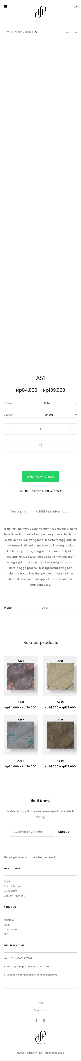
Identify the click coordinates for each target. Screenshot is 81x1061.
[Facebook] (36, 1020)
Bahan (8, 403)
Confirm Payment (14, 895)
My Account (10, 890)
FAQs (7, 934)
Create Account (13, 886)
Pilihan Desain (23, 31)
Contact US (10, 929)
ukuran (8, 414)
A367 (20, 761)
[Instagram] (44, 1020)
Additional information (53, 511)
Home (7, 31)
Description (19, 511)
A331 (21, 702)
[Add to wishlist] (40, 445)
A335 (60, 702)
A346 (60, 761)
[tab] (19, 511)
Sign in (7, 881)
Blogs (7, 924)
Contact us (40, 1010)
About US (9, 919)
